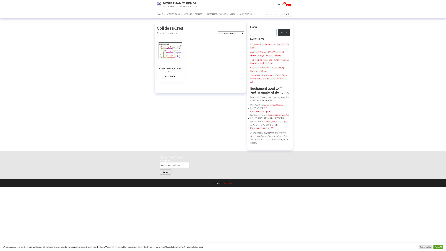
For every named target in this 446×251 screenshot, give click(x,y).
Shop (233, 14)
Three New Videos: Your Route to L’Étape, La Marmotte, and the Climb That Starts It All (269, 78)
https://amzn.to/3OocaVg (272, 105)
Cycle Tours (173, 14)
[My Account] (278, 5)
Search (287, 14)
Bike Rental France (216, 14)
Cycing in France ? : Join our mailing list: (172, 159)
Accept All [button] (438, 247)
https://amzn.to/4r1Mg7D (261, 128)
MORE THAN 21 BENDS (179, 3)
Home (160, 14)
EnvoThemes (227, 183)
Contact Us (246, 14)
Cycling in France (193, 14)
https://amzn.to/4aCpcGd (277, 115)
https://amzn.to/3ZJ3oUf (277, 121)
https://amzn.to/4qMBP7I (261, 111)
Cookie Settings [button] (425, 247)
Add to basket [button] (170, 76)
